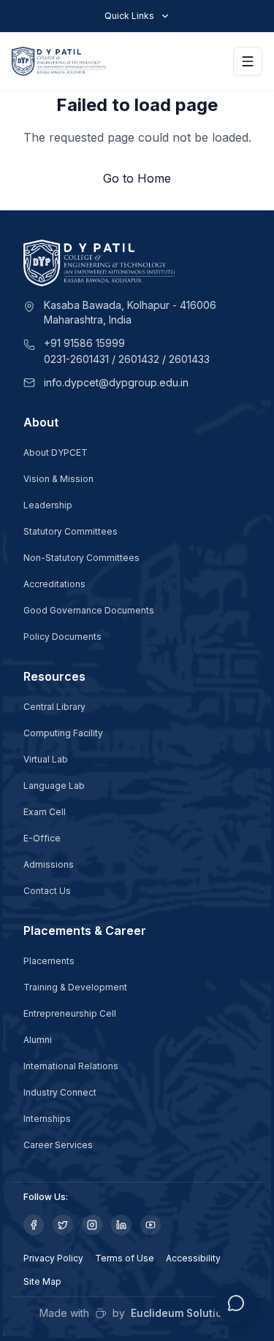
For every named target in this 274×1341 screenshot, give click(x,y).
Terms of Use (124, 1258)
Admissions (48, 864)
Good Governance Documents (88, 610)
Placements (49, 960)
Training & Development (75, 987)
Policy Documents (62, 636)
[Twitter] (63, 1225)
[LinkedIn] (121, 1225)
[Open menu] (247, 61)
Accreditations (54, 583)
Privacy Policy (53, 1258)
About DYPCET (55, 452)
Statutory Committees (70, 531)
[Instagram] (92, 1225)
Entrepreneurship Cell (69, 1013)
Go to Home (137, 178)
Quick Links (129, 15)
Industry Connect (59, 1092)
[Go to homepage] (59, 61)
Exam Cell (44, 811)
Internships (47, 1118)
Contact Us (47, 890)
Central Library (54, 706)
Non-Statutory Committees (81, 557)
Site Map (42, 1281)
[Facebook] (33, 1225)
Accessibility (193, 1258)
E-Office (42, 838)
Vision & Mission (58, 478)
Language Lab (54, 785)
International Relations (70, 1066)
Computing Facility (63, 732)
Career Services (58, 1144)
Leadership (47, 505)
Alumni (37, 1039)
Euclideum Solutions (183, 1313)
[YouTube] (150, 1225)
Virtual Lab (45, 759)
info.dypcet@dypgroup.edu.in (116, 382)
